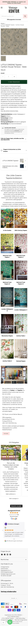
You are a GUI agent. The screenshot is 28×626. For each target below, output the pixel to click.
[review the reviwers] (5, 528)
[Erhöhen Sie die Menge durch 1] (14, 77)
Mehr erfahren (10, 494)
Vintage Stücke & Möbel (7, 620)
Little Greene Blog (20, 618)
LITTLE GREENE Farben (13, 616)
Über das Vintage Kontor (21, 620)
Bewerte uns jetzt (16, 506)
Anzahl (2, 73)
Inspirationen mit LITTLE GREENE (13, 615)
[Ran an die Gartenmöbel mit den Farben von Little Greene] (11, 453)
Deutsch (13, 598)
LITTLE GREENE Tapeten (7, 618)
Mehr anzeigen (13, 498)
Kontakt (6, 433)
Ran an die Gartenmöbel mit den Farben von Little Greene (11, 466)
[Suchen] (25, 16)
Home (2, 23)
